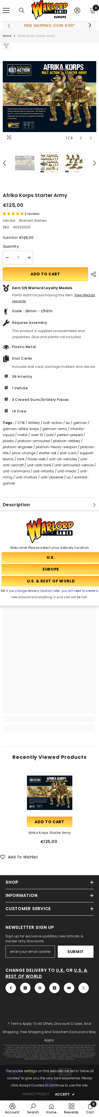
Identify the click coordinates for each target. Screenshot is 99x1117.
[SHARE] (92, 274)
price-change (23, 453)
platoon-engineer (17, 447)
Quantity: (11, 246)
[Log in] (77, 10)
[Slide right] (89, 25)
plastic (8, 441)
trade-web (37, 459)
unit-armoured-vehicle (74, 465)
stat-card (68, 453)
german (80, 422)
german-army (54, 428)
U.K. (60, 970)
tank (20, 459)
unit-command (16, 471)
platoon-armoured (34, 441)
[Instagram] (25, 988)
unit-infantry (43, 471)
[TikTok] (54, 988)
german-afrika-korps (21, 428)
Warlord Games (33, 220)
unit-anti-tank (39, 465)
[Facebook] (11, 988)
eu (68, 422)
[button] (81, 138)
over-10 (37, 434)
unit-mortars (26, 477)
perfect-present (70, 434)
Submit (75, 951)
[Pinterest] (40, 988)
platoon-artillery (66, 441)
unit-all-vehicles (63, 459)
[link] (49, 719)
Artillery (34, 422)
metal (23, 434)
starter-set (47, 453)
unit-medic (67, 471)
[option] (49, 96)
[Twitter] (83, 988)
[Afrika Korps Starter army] (49, 792)
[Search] (21, 10)
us (69, 477)
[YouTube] (69, 988)
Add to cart (45, 274)
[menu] (6, 10)
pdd (50, 434)
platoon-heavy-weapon (56, 447)
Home (7, 36)
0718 (21, 422)
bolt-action (52, 422)
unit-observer (52, 477)
